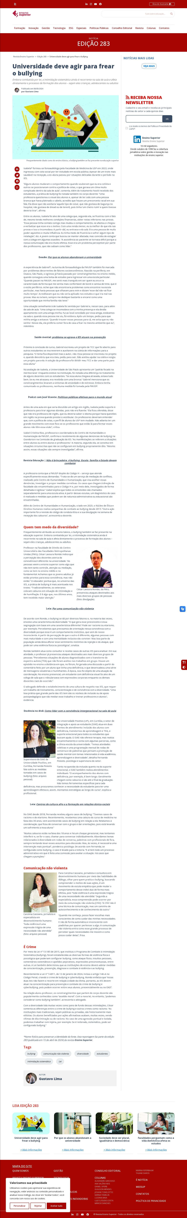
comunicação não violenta (56, 1053)
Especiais (81, 28)
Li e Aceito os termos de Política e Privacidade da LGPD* (150, 127)
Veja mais (149, 66)
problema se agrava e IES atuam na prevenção (79, 337)
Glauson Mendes (103, 1189)
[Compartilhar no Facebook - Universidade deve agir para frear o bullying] (17, 181)
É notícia (142, 1179)
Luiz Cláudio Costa (104, 1200)
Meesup (140, 1186)
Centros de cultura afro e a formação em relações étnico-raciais (73, 804)
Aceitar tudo (56, 1205)
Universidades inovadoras (71, 1198)
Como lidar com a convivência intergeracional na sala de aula (80, 710)
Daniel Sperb (101, 1186)
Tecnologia (59, 28)
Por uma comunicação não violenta (73, 608)
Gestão (46, 28)
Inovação (33, 28)
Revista (139, 28)
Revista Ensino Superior (28, 1177)
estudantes (102, 1053)
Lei (60, 1061)
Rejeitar (38, 1205)
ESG (71, 28)
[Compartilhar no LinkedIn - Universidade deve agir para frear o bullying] (17, 169)
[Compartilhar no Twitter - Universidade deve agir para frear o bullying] (17, 175)
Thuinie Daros (142, 1173)
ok (167, 118)
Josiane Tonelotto (104, 1192)
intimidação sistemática (39, 1061)
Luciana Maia (101, 1197)
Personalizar (19, 1205)
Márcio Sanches (102, 1203)
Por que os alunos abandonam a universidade (74, 257)
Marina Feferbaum (144, 1170)
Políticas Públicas (99, 28)
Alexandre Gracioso (105, 1181)
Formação (19, 28)
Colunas (151, 28)
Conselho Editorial (122, 28)
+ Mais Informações (31, 1149)
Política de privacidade (151, 1201)
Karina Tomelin (102, 1195)
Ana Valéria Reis (102, 1183)
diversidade (83, 1053)
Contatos (164, 28)
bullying (31, 1053)
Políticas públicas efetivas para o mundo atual (85, 397)
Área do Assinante (161, 4)
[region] (38, 1195)
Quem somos (20, 1170)
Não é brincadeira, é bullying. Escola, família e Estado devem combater (81, 462)
